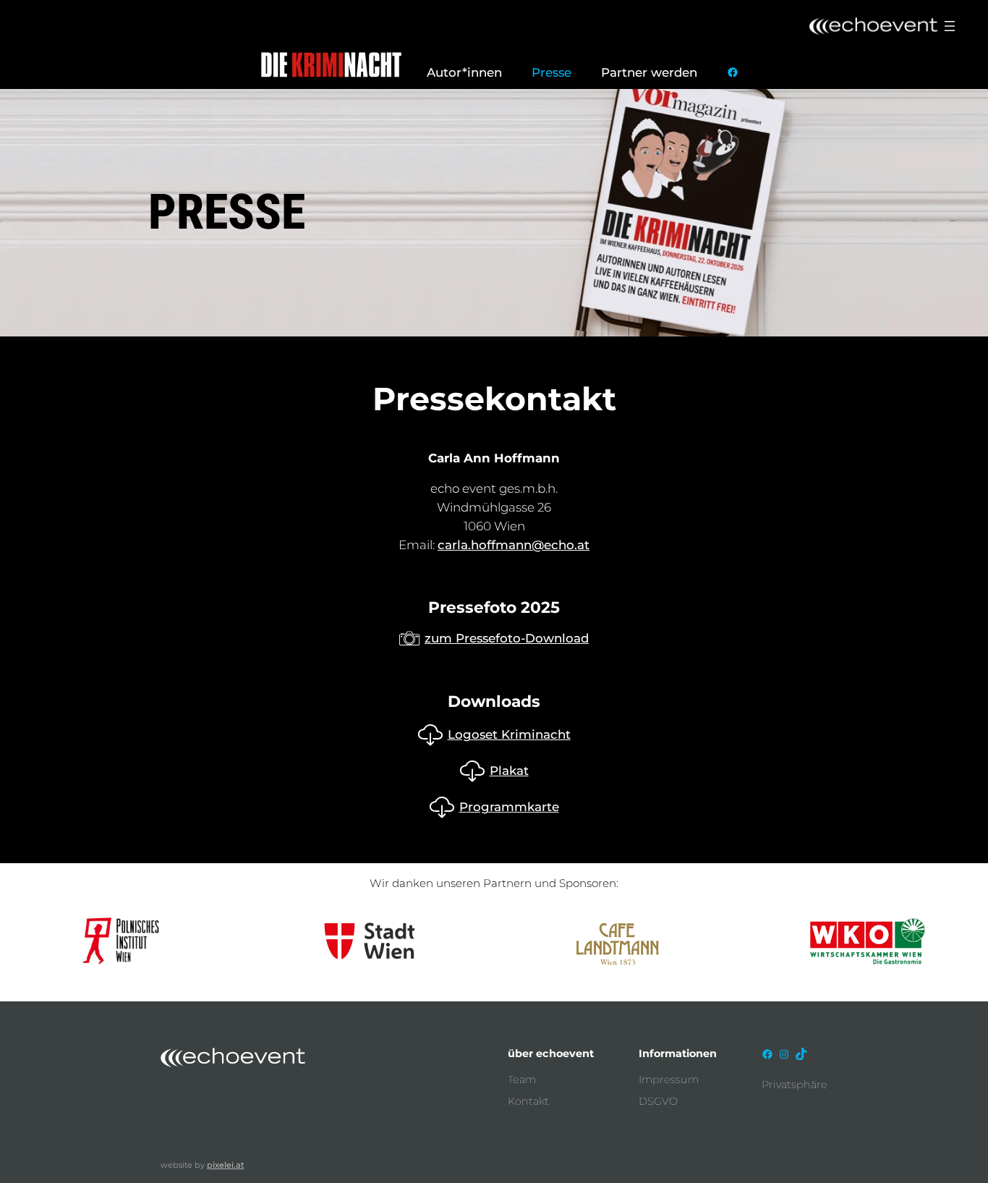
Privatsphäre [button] (794, 1084)
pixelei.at (225, 1165)
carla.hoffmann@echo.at (513, 545)
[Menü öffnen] (949, 26)
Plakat (509, 770)
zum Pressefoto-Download (507, 638)
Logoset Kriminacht (509, 734)
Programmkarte (509, 807)
